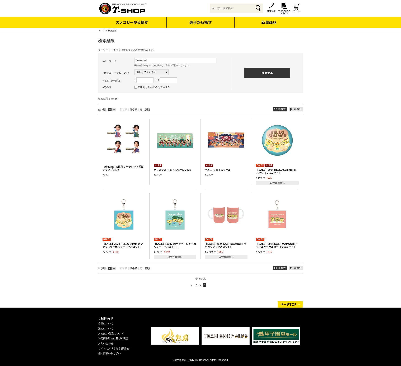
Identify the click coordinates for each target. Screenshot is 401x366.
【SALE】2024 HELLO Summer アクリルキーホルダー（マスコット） (123, 245)
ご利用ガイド (105, 318)
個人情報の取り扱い (109, 353)
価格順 (133, 109)
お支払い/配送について (111, 333)
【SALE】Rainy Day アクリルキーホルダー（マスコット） (175, 245)
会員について (105, 323)
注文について (105, 328)
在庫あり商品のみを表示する (154, 87)
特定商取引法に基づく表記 (113, 338)
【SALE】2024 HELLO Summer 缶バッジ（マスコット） (276, 171)
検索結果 (112, 30)
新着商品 (269, 19)
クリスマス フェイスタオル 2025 (172, 169)
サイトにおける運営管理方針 (114, 348)
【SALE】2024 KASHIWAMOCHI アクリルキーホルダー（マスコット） (277, 245)
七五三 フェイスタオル (218, 169)
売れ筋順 (145, 109)
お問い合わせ (105, 343)
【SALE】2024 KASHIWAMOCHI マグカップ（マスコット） (225, 245)
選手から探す (201, 22)
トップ (101, 30)
